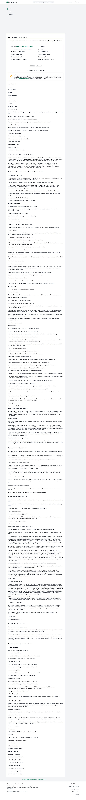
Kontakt (77, 2)
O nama (71, 2)
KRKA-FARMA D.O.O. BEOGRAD (25, 49)
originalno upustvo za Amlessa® (24, 78)
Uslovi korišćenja (75, 791)
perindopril (32, 65)
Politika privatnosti (75, 789)
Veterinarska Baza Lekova (74, 786)
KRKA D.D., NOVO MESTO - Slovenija (24, 46)
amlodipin (39, 65)
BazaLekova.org (13, 2)
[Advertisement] (43, 24)
